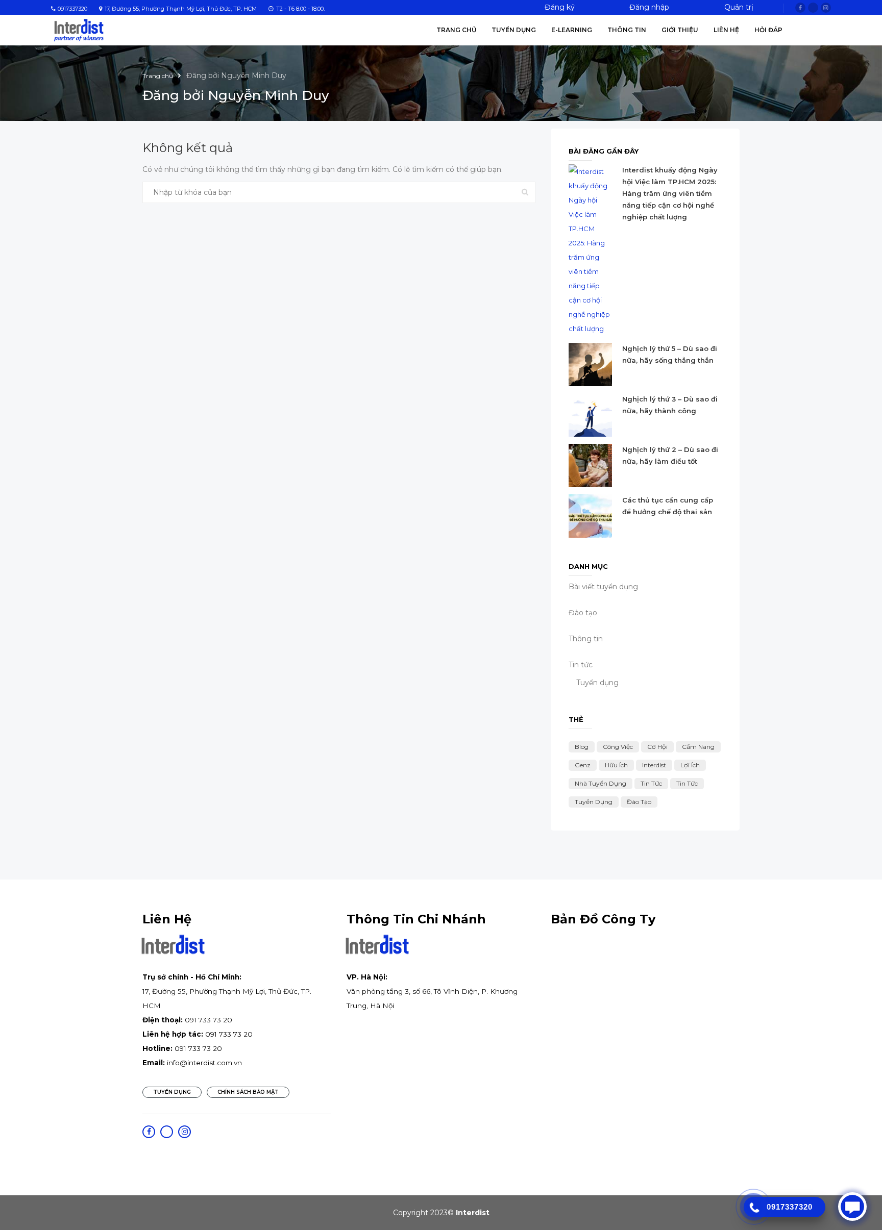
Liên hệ (726, 30)
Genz (583, 765)
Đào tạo (639, 802)
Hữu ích (616, 765)
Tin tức (581, 664)
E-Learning (571, 30)
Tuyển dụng (597, 682)
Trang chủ (456, 30)
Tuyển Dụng (514, 30)
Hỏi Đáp (768, 30)
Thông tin (626, 30)
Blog (582, 746)
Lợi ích (690, 765)
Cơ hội (657, 746)
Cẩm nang (698, 746)
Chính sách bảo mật (248, 1092)
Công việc (618, 746)
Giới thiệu (680, 30)
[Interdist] (79, 29)
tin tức (687, 783)
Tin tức (651, 783)
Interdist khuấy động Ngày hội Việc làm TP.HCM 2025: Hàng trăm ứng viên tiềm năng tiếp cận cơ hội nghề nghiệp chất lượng (670, 193)
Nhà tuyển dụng (600, 783)
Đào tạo (583, 612)
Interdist (654, 765)
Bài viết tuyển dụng (603, 586)
